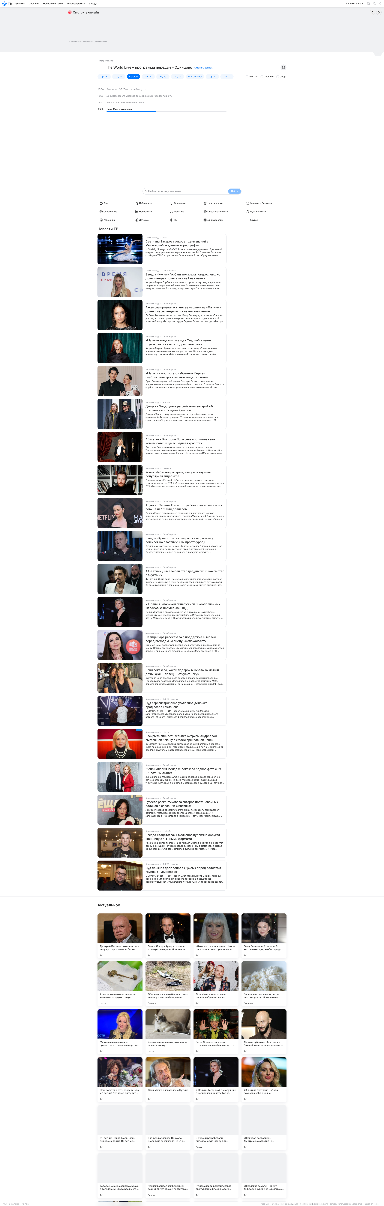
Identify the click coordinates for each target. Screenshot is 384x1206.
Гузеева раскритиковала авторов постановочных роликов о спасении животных (182, 804)
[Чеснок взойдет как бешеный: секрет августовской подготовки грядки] (168, 1175)
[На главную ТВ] (9, 3)
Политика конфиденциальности (314, 1204)
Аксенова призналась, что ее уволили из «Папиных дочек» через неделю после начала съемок (183, 309)
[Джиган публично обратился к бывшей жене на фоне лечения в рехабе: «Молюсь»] (264, 1031)
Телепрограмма (105, 60)
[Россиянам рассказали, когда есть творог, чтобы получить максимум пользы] (264, 983)
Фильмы (253, 76)
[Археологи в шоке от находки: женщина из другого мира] (120, 983)
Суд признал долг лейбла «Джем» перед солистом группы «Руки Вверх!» (183, 870)
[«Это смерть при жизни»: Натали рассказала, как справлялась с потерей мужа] (216, 935)
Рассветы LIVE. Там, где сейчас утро (126, 89)
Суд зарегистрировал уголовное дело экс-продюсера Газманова (177, 705)
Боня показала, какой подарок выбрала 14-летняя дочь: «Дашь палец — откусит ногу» (182, 672)
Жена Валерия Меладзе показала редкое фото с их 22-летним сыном (183, 771)
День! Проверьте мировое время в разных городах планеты (139, 95)
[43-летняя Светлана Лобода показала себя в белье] (264, 1079)
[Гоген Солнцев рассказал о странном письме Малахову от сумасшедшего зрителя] (216, 1031)
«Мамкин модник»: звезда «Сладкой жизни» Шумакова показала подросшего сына (179, 342)
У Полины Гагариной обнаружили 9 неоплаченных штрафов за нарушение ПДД (183, 606)
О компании (14, 1204)
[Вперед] (379, 12)
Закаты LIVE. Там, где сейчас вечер (125, 102)
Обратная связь (372, 1204)
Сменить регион (203, 67)
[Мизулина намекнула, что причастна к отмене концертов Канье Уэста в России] (120, 1031)
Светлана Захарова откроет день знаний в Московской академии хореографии (177, 243)
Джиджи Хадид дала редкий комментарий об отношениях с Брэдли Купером (179, 408)
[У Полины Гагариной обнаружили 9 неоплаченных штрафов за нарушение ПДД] (216, 1079)
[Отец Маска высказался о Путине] (168, 1079)
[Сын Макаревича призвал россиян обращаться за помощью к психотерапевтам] (216, 983)
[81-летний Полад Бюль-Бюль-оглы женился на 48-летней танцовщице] (120, 1127)
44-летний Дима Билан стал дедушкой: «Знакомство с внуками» (185, 573)
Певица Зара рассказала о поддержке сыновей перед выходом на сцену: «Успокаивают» (181, 639)
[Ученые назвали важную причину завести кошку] (168, 1031)
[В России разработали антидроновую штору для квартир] (216, 1127)
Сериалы (269, 76)
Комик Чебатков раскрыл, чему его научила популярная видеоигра (178, 474)
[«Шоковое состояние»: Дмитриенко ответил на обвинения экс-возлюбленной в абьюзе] (264, 1127)
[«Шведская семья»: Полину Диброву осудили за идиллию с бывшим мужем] (264, 1175)
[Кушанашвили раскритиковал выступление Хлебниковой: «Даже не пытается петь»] (216, 1175)
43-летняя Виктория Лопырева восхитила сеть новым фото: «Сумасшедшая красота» (180, 441)
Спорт (283, 76)
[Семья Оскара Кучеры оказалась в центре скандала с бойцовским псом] (168, 935)
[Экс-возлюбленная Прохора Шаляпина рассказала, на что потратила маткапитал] (168, 1127)
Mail (5, 1204)
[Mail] (4, 3)
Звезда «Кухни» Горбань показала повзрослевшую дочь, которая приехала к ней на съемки (183, 276)
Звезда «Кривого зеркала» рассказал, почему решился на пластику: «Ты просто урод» (179, 540)
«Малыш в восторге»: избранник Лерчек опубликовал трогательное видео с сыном (177, 375)
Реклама (25, 1204)
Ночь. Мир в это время (119, 109)
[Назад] (372, 12)
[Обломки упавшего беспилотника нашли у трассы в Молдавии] (168, 983)
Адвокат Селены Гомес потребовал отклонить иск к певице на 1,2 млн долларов (184, 507)
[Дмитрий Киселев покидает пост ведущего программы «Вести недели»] (120, 935)
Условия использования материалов (346, 1204)
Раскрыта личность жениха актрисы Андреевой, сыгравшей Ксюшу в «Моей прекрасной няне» (182, 738)
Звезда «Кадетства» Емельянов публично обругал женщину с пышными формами (183, 837)
